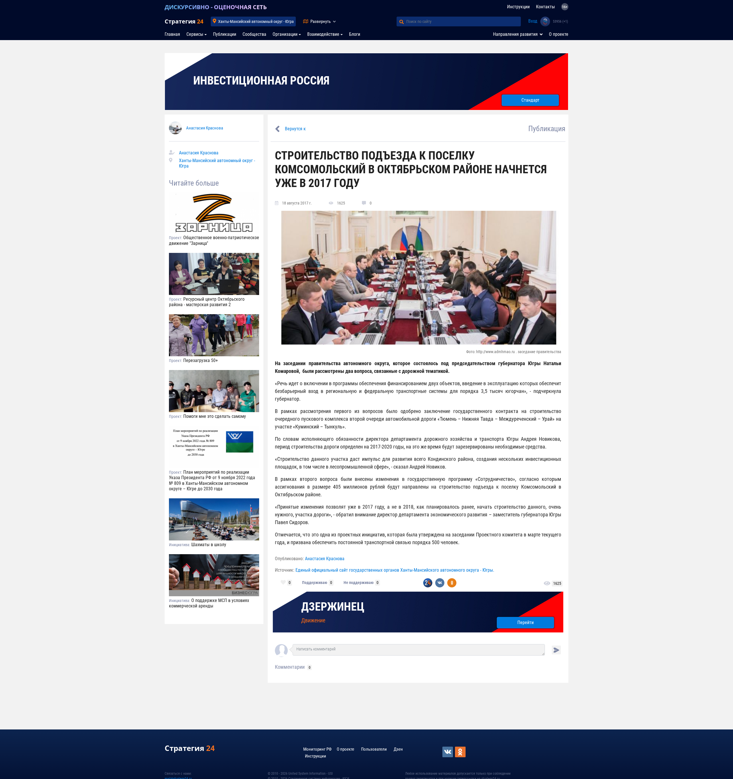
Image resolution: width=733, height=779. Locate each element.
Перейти (525, 622)
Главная (172, 34)
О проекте (558, 34)
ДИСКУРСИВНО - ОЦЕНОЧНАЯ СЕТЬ (216, 7)
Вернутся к (295, 128)
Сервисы (194, 34)
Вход (532, 21)
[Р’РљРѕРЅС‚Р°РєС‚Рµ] (448, 752)
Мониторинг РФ (317, 749)
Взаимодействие (323, 34)
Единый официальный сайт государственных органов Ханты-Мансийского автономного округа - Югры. (394, 570)
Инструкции (518, 6)
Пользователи (374, 749)
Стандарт (530, 100)
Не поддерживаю (359, 582)
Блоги (354, 34)
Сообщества (254, 34)
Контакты (545, 6)
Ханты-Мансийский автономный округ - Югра (256, 21)
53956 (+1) (560, 21)
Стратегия (184, 21)
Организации (285, 34)
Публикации (224, 34)
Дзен (398, 749)
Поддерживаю (314, 582)
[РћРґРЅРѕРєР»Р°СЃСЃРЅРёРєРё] (460, 752)
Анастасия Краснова (204, 128)
